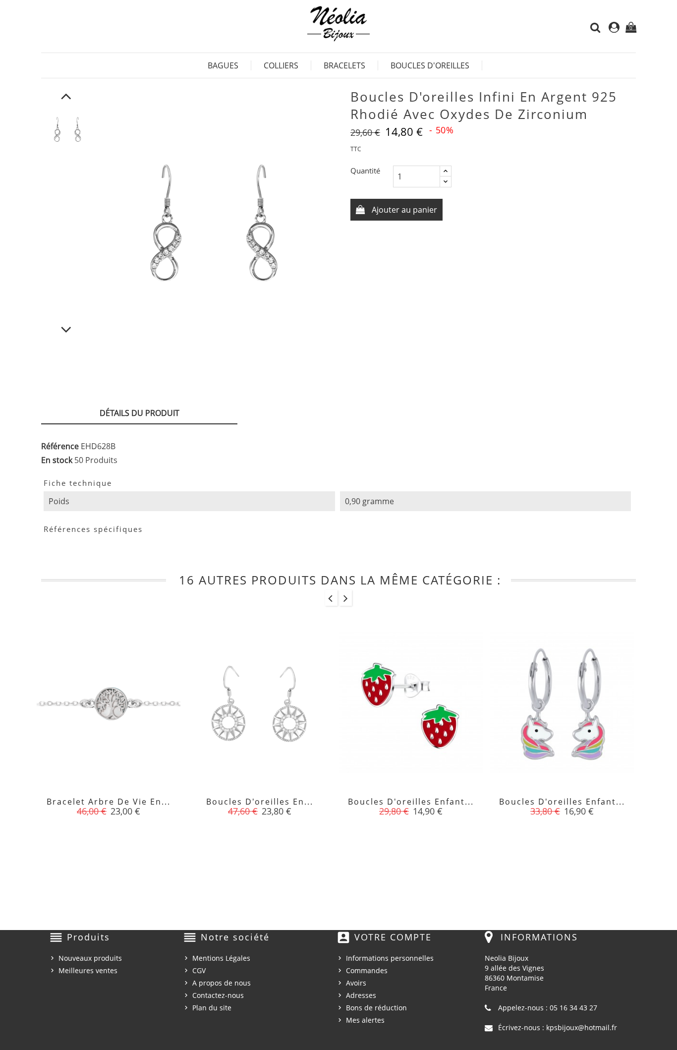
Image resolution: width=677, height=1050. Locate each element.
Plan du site (211, 1007)
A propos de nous (221, 983)
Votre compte (393, 937)
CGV (199, 970)
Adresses (361, 995)
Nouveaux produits (90, 958)
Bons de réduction (376, 1007)
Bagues (223, 65)
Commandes (367, 970)
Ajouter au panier (403, 209)
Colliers (281, 65)
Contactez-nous (218, 995)
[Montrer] (108, 807)
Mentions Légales (221, 958)
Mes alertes (365, 1020)
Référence (60, 446)
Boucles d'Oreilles (430, 65)
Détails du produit (139, 413)
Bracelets (344, 65)
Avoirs (356, 983)
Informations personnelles (390, 958)
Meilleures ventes (87, 970)
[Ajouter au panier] (86, 807)
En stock (56, 460)
